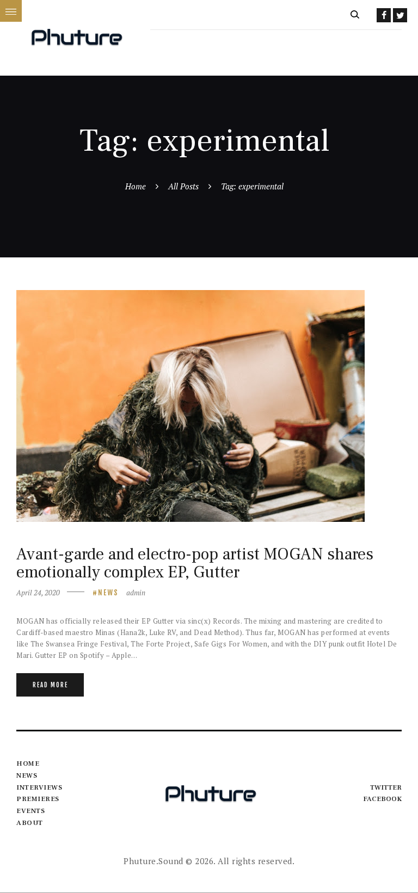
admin (135, 593)
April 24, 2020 (38, 593)
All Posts (183, 186)
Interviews (39, 787)
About (29, 822)
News (108, 592)
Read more (50, 685)
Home (135, 186)
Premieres (37, 799)
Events (30, 810)
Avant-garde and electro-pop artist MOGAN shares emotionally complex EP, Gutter (194, 563)
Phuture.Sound (153, 860)
